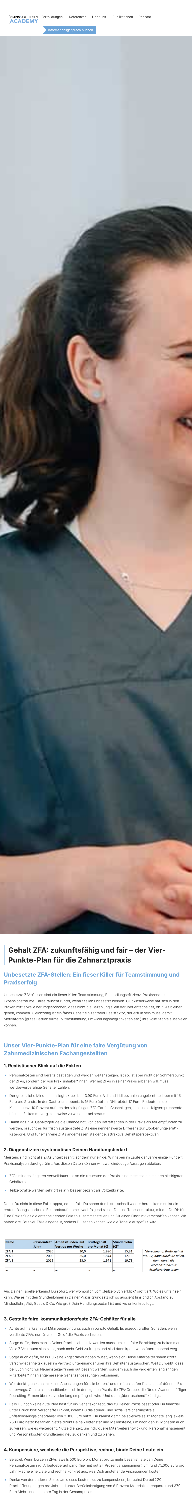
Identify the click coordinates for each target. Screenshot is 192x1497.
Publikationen (122, 17)
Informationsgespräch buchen (70, 30)
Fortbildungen (52, 17)
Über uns (99, 17)
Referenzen (77, 17)
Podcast (145, 17)
